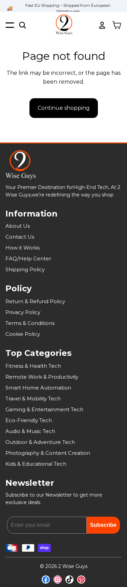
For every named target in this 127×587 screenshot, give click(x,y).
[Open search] (22, 25)
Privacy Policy (22, 312)
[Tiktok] (69, 579)
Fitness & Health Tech (33, 366)
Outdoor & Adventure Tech (40, 442)
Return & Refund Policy (35, 301)
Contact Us (19, 237)
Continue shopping (64, 108)
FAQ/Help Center (28, 258)
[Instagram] (58, 579)
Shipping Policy (25, 269)
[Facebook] (46, 579)
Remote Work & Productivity (41, 377)
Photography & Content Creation (47, 453)
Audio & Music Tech (30, 431)
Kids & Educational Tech (35, 464)
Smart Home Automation (38, 387)
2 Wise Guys (72, 566)
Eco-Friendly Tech (28, 420)
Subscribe (103, 525)
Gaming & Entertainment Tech (44, 409)
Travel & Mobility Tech (33, 398)
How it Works (22, 247)
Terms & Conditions (30, 323)
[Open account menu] (101, 25)
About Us (17, 226)
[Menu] (10, 25)
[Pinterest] (81, 579)
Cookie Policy (22, 334)
